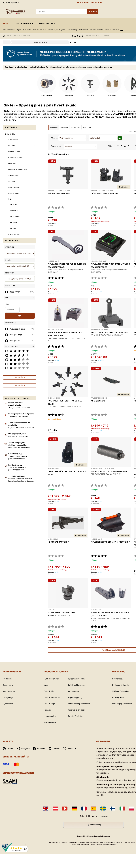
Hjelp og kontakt (12, 2)
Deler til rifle (27, 30)
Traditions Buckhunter (78, 117)
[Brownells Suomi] (112, 808)
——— (121, 29)
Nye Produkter (9, 691)
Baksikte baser (95, 433)
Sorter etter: (56, 146)
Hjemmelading (72, 30)
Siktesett (93, 225)
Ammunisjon (73, 691)
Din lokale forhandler (121, 685)
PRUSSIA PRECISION (99, 398)
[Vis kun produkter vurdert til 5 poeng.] (20, 351)
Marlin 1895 (59, 117)
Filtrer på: (54, 138)
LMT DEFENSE (53, 539)
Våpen (19, 30)
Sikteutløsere (95, 503)
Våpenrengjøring (75, 697)
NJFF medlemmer (9, 30)
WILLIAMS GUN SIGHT (124, 114)
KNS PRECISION (54, 398)
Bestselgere (8, 685)
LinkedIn (56, 748)
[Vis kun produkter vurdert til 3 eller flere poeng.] (20, 359)
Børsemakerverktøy (96, 30)
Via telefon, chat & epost (18, 416)
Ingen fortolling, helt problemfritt (21, 427)
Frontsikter (51, 433)
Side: (110, 146)
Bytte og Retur (118, 697)
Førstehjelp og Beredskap (79, 704)
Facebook (41, 748)
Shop (5, 23)
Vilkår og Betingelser (120, 691)
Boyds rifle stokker (76, 716)
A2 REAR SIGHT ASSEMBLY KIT (61, 612)
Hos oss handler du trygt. (18, 436)
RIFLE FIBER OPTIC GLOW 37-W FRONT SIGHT (110, 542)
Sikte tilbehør (52, 642)
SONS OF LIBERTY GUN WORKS (102, 468)
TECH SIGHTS (96, 610)
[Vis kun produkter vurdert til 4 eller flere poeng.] (20, 355)
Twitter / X (71, 748)
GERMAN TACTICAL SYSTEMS (59, 190)
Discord (10, 748)
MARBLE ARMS (53, 261)
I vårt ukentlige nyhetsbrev (19, 447)
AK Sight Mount (98, 401)
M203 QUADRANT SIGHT (58, 542)
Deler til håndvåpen (39, 30)
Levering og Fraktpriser (122, 704)
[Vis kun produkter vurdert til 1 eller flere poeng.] (20, 367)
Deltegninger (23, 23)
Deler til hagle (53, 30)
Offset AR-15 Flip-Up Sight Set (104, 193)
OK (19, 316)
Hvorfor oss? (117, 679)
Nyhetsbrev (8, 704)
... (132, 146)
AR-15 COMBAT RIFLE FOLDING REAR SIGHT (110, 332)
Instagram (25, 748)
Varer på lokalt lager (76, 710)
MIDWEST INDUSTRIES (99, 329)
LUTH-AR (51, 610)
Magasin (62, 30)
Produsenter (46, 23)
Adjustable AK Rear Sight (59, 193)
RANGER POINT (53, 468)
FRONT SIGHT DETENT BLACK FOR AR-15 (109, 471)
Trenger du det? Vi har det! (19, 407)
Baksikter (51, 225)
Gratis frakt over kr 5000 (90, 2)
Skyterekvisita (83, 30)
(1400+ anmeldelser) (97, 36)
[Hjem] (6, 42)
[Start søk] (92, 11)
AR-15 (98, 117)
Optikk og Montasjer (112, 30)
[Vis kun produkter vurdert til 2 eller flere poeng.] (20, 363)
